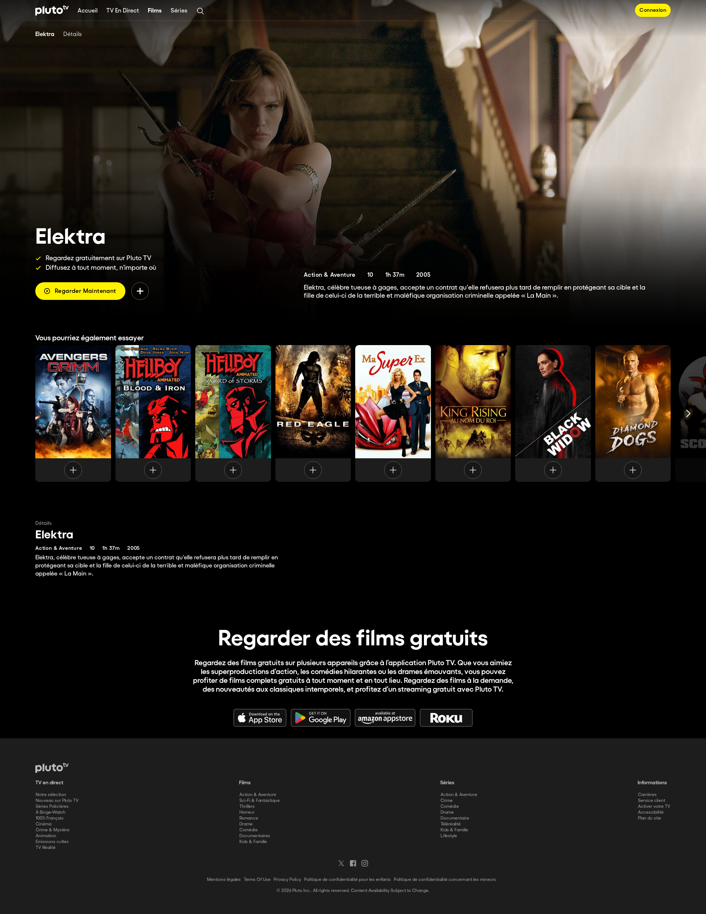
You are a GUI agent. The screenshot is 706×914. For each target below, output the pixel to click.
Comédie (248, 830)
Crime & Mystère (52, 830)
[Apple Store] (259, 718)
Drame (246, 824)
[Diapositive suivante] (688, 413)
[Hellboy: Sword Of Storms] (233, 413)
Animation (46, 836)
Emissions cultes (52, 841)
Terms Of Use (257, 879)
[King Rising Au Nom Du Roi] (473, 413)
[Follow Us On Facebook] (353, 863)
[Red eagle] (313, 413)
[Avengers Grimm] (73, 413)
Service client (651, 800)
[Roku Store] (446, 718)
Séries (179, 11)
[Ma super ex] (393, 413)
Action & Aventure (257, 794)
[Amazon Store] (385, 718)
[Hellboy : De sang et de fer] (153, 413)
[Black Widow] (553, 413)
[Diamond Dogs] (633, 413)
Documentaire (455, 818)
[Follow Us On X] (341, 863)
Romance (248, 818)
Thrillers (247, 806)
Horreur (246, 812)
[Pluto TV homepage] (52, 768)
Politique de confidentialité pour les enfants (347, 879)
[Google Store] (320, 718)
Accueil (87, 11)
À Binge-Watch (50, 812)
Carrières (647, 794)
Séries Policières (52, 806)
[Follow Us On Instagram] (364, 863)
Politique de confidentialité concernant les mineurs (445, 879)
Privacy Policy (287, 879)
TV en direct (122, 11)
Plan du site (649, 818)
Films (155, 11)
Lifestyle (449, 836)
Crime (447, 800)
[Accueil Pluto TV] (52, 10)
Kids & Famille (253, 841)
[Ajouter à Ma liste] (140, 291)
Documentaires (254, 836)
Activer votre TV (654, 806)
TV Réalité (46, 847)
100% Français (50, 818)
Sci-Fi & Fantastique (259, 800)
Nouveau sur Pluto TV (57, 800)
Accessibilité (651, 812)
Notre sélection (51, 794)
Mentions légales (224, 879)
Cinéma (43, 824)
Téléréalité (451, 824)
